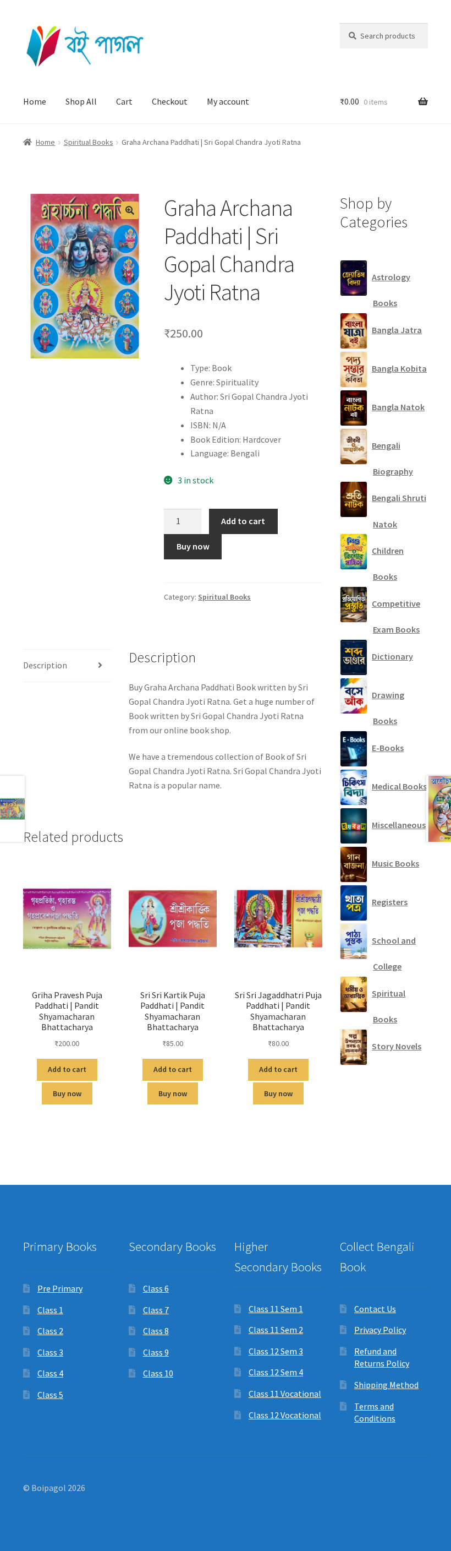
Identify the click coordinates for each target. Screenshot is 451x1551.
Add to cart (243, 520)
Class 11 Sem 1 (276, 1308)
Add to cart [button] (67, 1069)
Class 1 (50, 1309)
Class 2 (50, 1330)
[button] (130, 210)
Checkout (170, 101)
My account (228, 101)
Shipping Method (386, 1384)
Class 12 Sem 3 (276, 1351)
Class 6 (156, 1288)
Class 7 (156, 1309)
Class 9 (156, 1352)
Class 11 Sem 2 (276, 1329)
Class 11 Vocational (285, 1393)
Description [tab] (45, 665)
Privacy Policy (380, 1329)
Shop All (81, 101)
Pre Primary (59, 1288)
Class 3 (50, 1352)
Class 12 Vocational (285, 1415)
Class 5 (50, 1394)
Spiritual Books (88, 142)
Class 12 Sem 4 (276, 1372)
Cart (124, 101)
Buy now (193, 546)
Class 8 (156, 1330)
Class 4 (50, 1373)
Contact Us (375, 1308)
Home (34, 101)
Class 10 (158, 1373)
